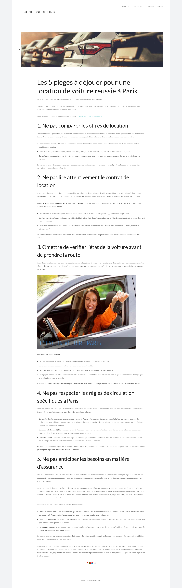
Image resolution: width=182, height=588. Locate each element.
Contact (138, 7)
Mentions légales (155, 7)
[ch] (88, 563)
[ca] (95, 563)
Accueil (125, 7)
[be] (90, 563)
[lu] (92, 563)
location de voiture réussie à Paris (89, 116)
